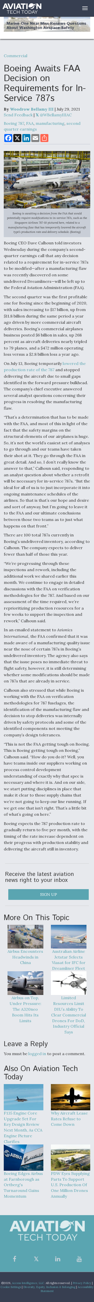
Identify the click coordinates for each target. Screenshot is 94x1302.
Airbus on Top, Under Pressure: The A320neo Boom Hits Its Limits (25, 1009)
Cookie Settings (11, 1287)
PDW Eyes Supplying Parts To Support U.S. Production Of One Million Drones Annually (70, 1185)
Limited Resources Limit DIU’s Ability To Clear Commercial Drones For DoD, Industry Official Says (68, 1014)
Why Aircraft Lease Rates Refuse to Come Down (69, 1119)
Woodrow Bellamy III (32, 109)
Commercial (15, 55)
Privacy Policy (82, 1283)
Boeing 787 (14, 123)
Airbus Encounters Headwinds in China (25, 957)
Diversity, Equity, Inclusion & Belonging (49, 1287)
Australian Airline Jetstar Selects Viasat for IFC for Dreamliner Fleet (68, 960)
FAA (30, 123)
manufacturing (50, 123)
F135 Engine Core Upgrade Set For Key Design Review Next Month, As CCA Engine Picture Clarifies (23, 1127)
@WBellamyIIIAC (55, 114)
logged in (37, 1053)
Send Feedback (18, 114)
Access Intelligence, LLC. (28, 1283)
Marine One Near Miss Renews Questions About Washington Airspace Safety (46, 26)
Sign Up (48, 894)
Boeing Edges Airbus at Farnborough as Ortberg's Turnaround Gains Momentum (23, 1185)
